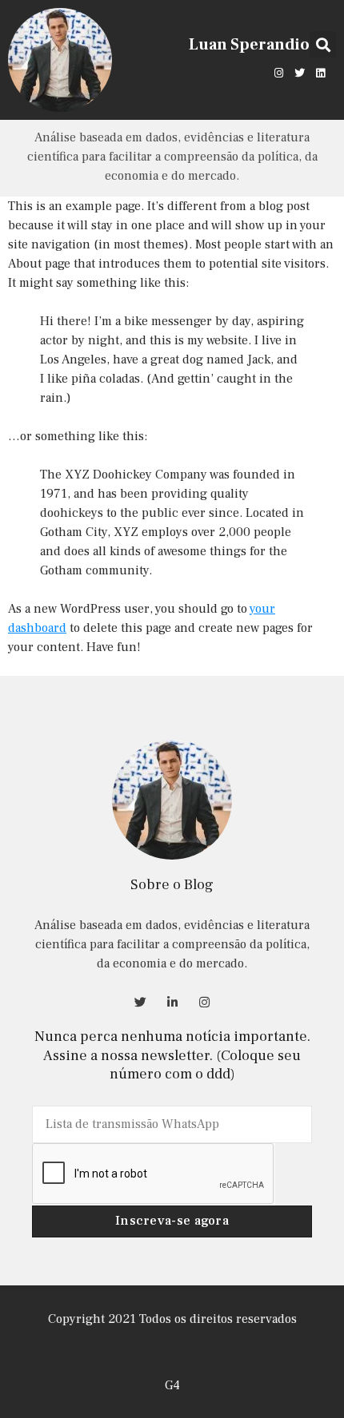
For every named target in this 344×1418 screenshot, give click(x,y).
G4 (172, 1385)
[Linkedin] (321, 73)
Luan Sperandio (249, 44)
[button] (323, 44)
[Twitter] (300, 73)
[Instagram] (278, 73)
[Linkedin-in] (172, 1001)
